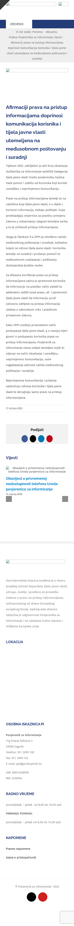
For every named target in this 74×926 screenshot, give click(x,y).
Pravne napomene (18, 849)
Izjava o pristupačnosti (21, 857)
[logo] (31, 3)
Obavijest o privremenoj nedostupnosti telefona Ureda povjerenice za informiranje (32, 483)
